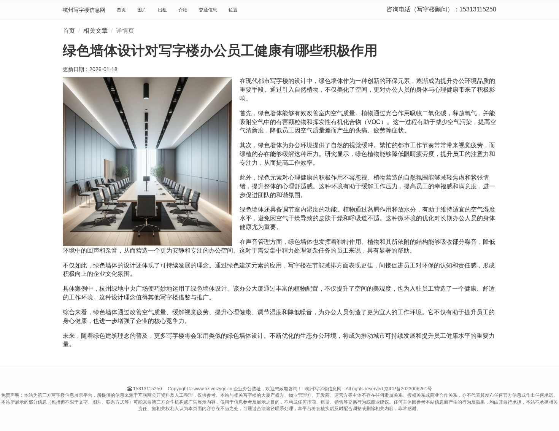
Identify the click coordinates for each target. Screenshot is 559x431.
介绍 (182, 10)
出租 (162, 10)
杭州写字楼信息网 (84, 10)
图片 (141, 10)
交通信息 (208, 10)
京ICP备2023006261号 (408, 388)
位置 (233, 10)
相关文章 (95, 30)
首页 (121, 10)
